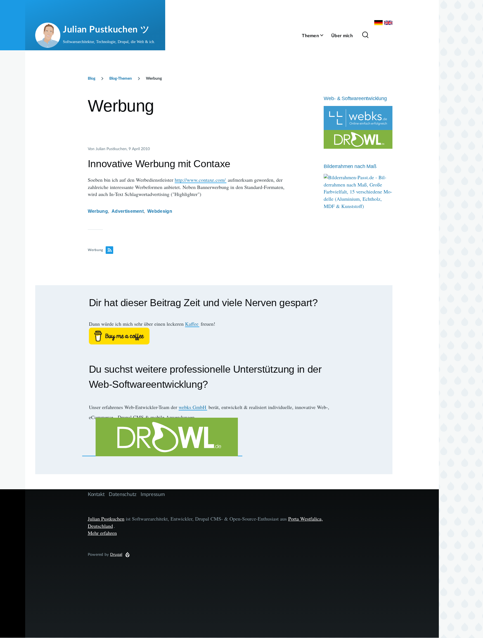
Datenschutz (122, 494)
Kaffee (191, 323)
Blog (91, 78)
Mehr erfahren (102, 533)
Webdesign (159, 211)
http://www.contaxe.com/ (200, 179)
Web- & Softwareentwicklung (355, 98)
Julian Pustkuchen (106, 518)
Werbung (98, 211)
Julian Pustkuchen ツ (106, 28)
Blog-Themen (120, 78)
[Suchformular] (365, 35)
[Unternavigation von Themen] (325, 35)
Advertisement (128, 211)
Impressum (153, 494)
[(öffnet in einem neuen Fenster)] (214, 336)
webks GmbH (192, 407)
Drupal (116, 554)
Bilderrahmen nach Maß (350, 166)
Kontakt (96, 494)
